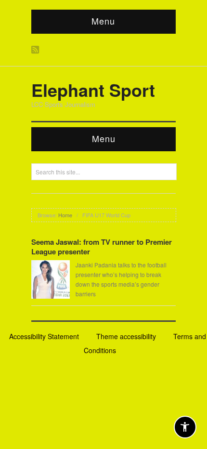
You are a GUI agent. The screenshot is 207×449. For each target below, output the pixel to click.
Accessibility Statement (44, 336)
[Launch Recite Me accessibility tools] (185, 427)
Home (65, 215)
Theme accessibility (126, 336)
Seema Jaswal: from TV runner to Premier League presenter (101, 247)
